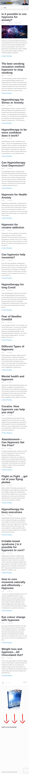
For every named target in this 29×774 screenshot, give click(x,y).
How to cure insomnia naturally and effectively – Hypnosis (13, 584)
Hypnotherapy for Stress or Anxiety (13, 101)
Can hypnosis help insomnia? (13, 256)
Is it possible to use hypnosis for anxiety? (14, 16)
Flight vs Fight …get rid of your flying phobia (14, 479)
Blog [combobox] (5, 7)
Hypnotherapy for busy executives (13, 511)
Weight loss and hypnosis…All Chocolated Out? (12, 651)
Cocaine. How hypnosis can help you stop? (13, 409)
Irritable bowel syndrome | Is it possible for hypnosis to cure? (13, 546)
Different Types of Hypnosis (13, 348)
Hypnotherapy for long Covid (13, 286)
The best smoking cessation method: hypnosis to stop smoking (13, 68)
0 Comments (9, 22)
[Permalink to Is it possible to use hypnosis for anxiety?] (14, 31)
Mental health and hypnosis (13, 378)
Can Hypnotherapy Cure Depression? (13, 164)
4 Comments (9, 623)
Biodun (3, 22)
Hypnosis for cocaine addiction (13, 226)
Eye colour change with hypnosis (13, 618)
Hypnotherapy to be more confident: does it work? (14, 132)
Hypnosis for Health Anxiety (14, 196)
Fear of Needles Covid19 (11, 318)
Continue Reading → (7, 56)
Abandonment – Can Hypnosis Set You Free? (13, 442)
